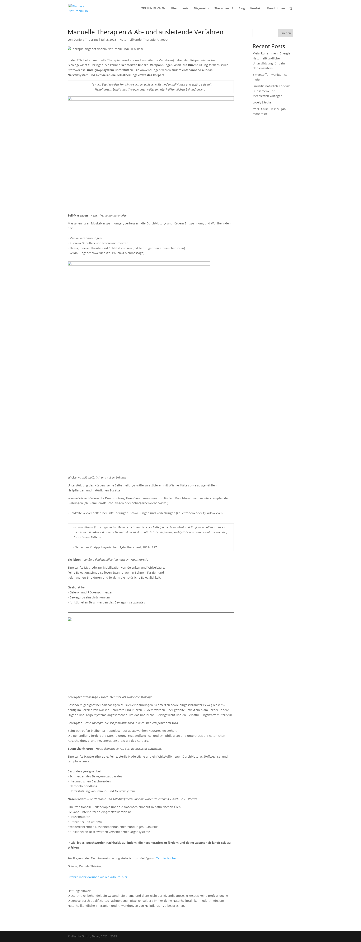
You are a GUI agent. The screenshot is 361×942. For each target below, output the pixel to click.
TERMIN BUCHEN (153, 8)
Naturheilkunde (130, 40)
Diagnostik (201, 8)
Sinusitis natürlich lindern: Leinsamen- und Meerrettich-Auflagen (271, 91)
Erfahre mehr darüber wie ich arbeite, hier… (99, 877)
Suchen (286, 33)
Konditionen (276, 8)
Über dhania (179, 8)
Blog (242, 8)
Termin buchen (167, 858)
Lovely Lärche (262, 102)
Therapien (222, 8)
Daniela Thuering (86, 40)
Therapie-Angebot (155, 40)
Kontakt (256, 8)
